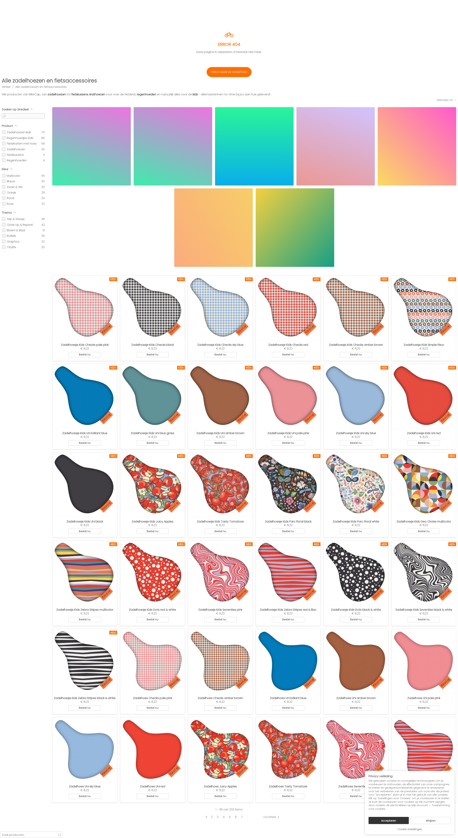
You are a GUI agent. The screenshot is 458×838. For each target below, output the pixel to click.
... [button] (248, 817)
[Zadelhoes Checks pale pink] (152, 661)
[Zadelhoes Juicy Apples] (220, 749)
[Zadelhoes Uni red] (152, 749)
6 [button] (236, 817)
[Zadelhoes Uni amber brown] (356, 661)
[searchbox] (31, 835)
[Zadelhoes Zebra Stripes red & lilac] (423, 749)
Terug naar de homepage (229, 72)
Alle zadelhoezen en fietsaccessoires (41, 87)
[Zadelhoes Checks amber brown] (220, 661)
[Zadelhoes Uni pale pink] (423, 661)
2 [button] (212, 817)
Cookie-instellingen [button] (410, 829)
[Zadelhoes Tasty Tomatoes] (288, 749)
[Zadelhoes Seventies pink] (356, 749)
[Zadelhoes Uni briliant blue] (288, 661)
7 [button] (242, 817)
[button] (272, 817)
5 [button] (230, 817)
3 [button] (217, 817)
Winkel (6, 87)
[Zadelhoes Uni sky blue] (84, 749)
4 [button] (224, 817)
